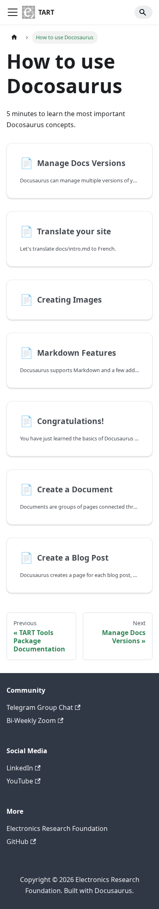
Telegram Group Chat (40, 707)
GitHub (18, 841)
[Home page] (14, 37)
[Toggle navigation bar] (13, 12)
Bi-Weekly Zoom (31, 720)
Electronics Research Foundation (57, 828)
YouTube (20, 781)
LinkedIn (20, 767)
